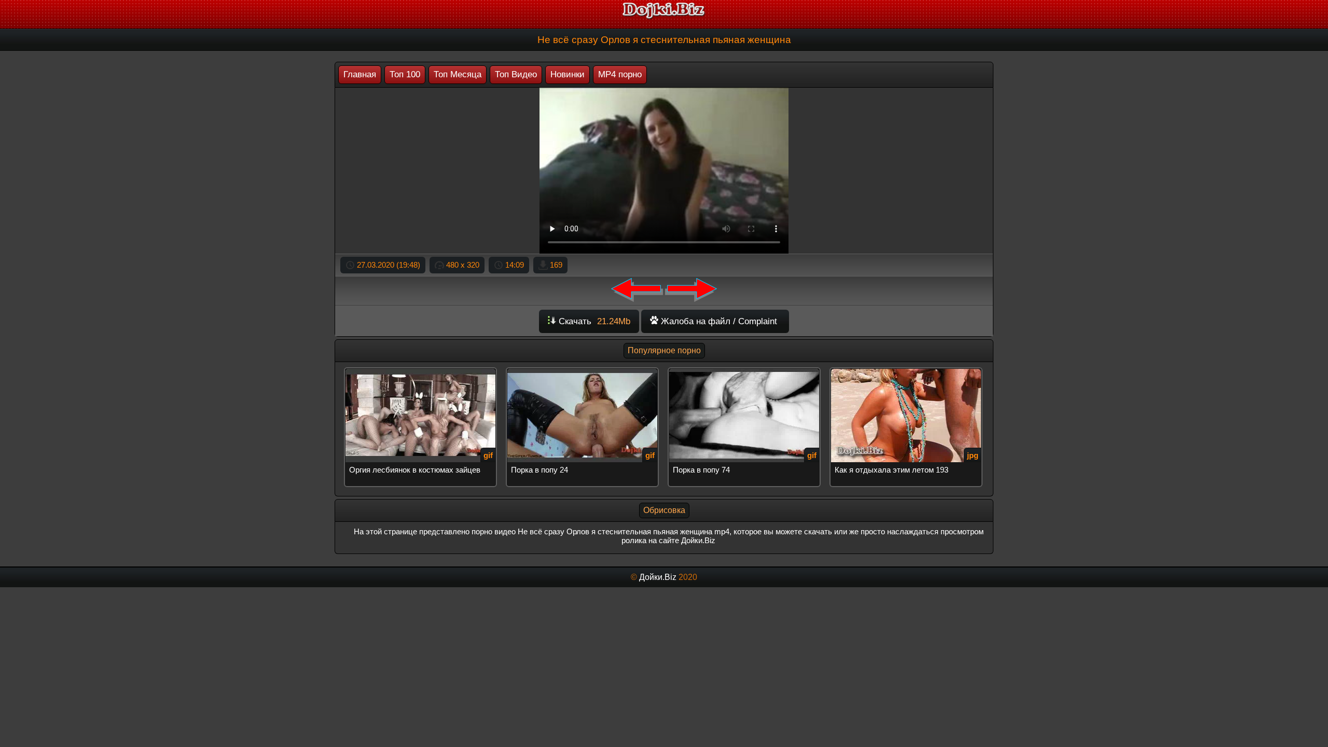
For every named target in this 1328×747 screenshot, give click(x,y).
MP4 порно (620, 74)
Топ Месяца (457, 74)
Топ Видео (516, 74)
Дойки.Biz (657, 577)
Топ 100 (405, 74)
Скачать (593, 321)
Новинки (567, 74)
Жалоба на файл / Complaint (717, 321)
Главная (359, 74)
